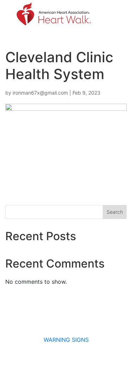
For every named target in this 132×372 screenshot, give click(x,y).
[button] (111, 14)
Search (115, 212)
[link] (53, 14)
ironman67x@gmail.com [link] (40, 93)
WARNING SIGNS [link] (66, 339)
